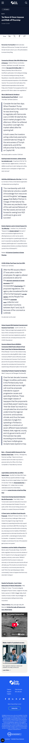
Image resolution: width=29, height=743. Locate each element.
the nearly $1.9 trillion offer (13, 68)
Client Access (18, 689)
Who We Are (18, 691)
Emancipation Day (19, 483)
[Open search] (26, 2)
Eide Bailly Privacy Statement (17, 739)
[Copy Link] (24, 36)
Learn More (6, 670)
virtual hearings (18, 286)
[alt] (14, 3)
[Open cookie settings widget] (2, 740)
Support (9, 691)
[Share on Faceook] (19, 37)
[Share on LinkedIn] (9, 37)
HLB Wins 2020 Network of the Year (11, 179)
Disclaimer (7, 739)
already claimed (14, 231)
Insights (9, 694)
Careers (9, 689)
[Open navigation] (3, 3)
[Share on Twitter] (14, 37)
